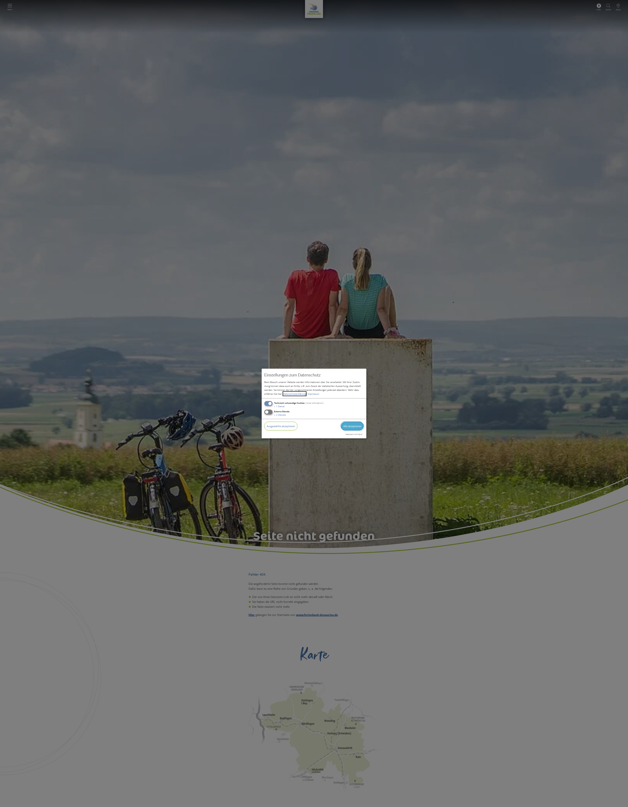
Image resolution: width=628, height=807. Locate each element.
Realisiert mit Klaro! (354, 434)
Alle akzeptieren (352, 426)
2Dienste (280, 414)
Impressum (313, 393)
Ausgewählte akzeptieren (281, 426)
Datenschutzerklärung (294, 393)
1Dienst (279, 406)
